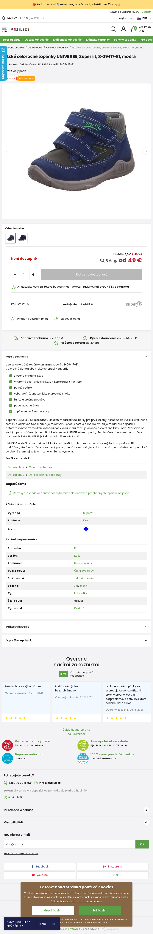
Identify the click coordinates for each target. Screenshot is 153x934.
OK (142, 844)
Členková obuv (84, 571)
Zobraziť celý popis (14, 71)
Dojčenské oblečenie (67, 40)
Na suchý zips (83, 563)
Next (145, 151)
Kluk (85, 520)
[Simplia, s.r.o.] (110, 928)
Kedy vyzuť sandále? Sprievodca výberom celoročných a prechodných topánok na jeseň (71, 493)
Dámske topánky (98, 40)
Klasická (79, 608)
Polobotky (80, 593)
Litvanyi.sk (74, 928)
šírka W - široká (84, 578)
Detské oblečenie (37, 40)
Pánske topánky (125, 40)
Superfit (88, 513)
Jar (76, 586)
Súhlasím (99, 910)
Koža (77, 548)
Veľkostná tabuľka (17, 626)
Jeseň (83, 586)
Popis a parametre (17, 356)
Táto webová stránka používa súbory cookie (76, 901)
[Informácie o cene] (115, 261)
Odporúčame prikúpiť (19, 640)
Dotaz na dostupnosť (91, 274)
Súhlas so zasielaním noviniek (21, 853)
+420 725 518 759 (17, 18)
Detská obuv (11, 40)
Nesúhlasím (53, 910)
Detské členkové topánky (45, 475)
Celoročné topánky (57, 47)
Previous (7, 151)
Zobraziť (146, 11)
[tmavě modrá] (22, 238)
